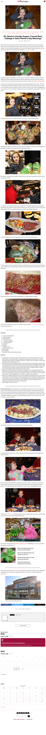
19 (23, 698)
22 (42, 698)
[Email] (28, 713)
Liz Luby (21, 40)
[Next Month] (12, 636)
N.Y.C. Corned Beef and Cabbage (37, 324)
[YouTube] (25, 713)
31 (10, 703)
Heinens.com (3, 573)
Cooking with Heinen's (21, 32)
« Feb (2, 707)
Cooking (13, 32)
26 (23, 701)
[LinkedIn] (23, 713)
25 (16, 701)
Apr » (5, 707)
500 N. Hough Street (17, 570)
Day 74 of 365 (22, 608)
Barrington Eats (6, 32)
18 (16, 698)
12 (23, 695)
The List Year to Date (26, 33)
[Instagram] (21, 713)
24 (10, 701)
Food (28, 32)
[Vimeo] (27, 713)
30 (3, 703)
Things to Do (35, 33)
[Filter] (4, 634)
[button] (29, 716)
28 (35, 701)
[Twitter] (19, 713)
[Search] (1, 634)
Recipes (18, 33)
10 (10, 695)
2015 (17, 608)
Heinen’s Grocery (27, 49)
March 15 (28, 608)
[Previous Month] (10, 636)
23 (3, 701)
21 (35, 698)
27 (29, 701)
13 (29, 695)
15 (42, 695)
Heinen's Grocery (35, 32)
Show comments (23, 625)
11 (16, 695)
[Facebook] (17, 713)
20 (29, 698)
